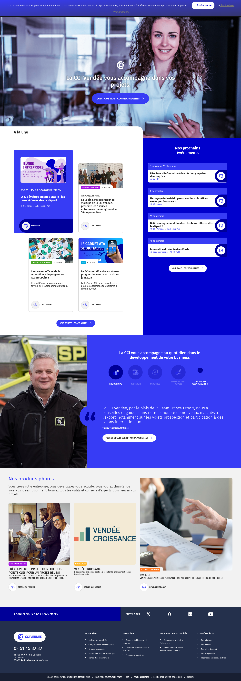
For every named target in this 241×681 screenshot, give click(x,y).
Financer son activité (97, 649)
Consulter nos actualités (173, 633)
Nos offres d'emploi (209, 649)
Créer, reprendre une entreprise (101, 645)
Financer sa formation (135, 655)
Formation (128, 633)
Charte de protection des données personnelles (68, 677)
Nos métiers (206, 645)
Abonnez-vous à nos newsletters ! (36, 614)
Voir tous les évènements (185, 269)
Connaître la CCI (207, 633)
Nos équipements (208, 654)
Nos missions (206, 640)
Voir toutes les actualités (73, 324)
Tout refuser (227, 5)
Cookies (190, 677)
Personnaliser (121, 12)
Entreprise (91, 633)
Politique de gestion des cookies (167, 677)
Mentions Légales (141, 677)
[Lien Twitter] (155, 614)
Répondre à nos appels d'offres (213, 658)
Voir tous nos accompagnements (118, 100)
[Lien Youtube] (217, 614)
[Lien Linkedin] (196, 614)
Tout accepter (204, 5)
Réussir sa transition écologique (102, 654)
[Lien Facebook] (176, 614)
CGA (127, 677)
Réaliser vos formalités (98, 640)
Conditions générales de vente (108, 677)
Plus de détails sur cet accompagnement (126, 439)
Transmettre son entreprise (99, 658)
